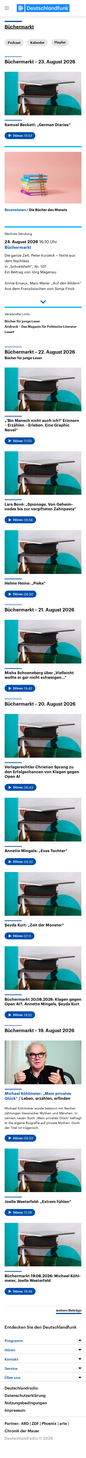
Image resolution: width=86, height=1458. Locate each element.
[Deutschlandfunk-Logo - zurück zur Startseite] (43, 8)
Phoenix (50, 1423)
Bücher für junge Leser (22, 321)
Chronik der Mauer (22, 1430)
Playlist (60, 42)
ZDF (36, 1423)
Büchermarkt (19, 27)
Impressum (15, 1410)
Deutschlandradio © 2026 (29, 1438)
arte (64, 1423)
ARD (26, 1423)
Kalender (37, 42)
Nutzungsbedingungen (26, 1402)
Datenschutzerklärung (25, 1395)
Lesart (9, 331)
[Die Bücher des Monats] (43, 177)
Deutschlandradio (21, 1388)
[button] (7, 8)
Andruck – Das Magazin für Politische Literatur (41, 326)
